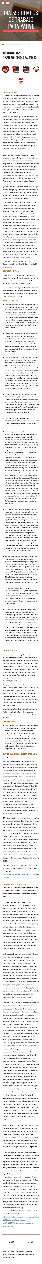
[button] (2, 3)
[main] (21, 20)
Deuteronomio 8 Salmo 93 (20, 55)
